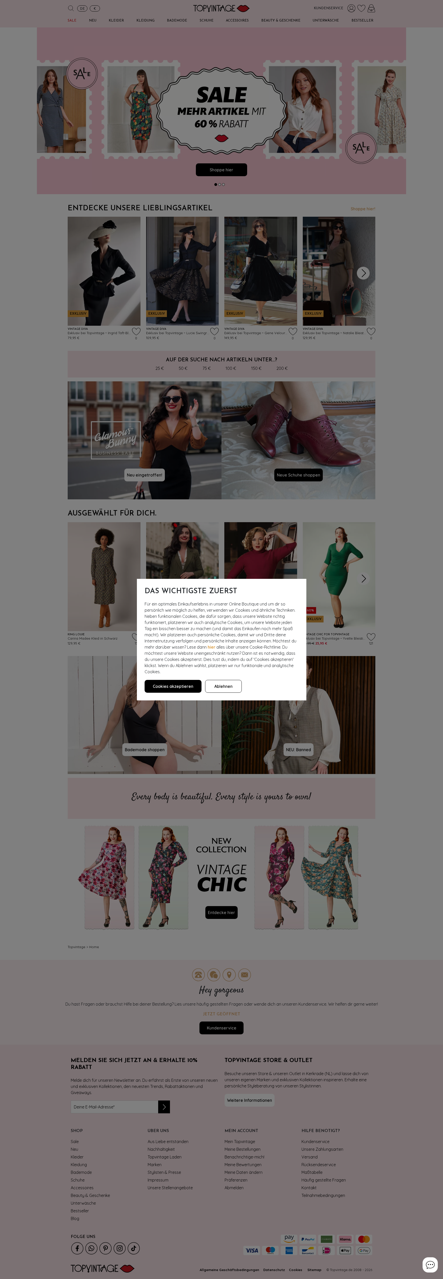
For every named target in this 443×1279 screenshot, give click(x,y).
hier (211, 647)
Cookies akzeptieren (173, 686)
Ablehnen (223, 686)
